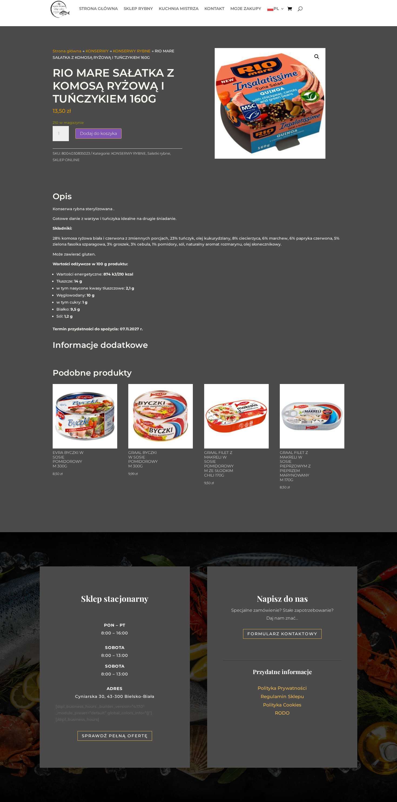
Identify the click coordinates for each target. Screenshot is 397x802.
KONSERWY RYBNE (131, 51)
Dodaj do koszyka (98, 133)
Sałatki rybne (158, 153)
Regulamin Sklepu (282, 696)
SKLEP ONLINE (66, 160)
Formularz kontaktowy (282, 633)
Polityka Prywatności (282, 688)
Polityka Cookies (282, 705)
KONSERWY (97, 51)
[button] (317, 57)
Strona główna (67, 51)
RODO (282, 713)
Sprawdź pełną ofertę (115, 735)
